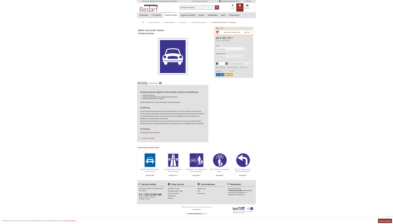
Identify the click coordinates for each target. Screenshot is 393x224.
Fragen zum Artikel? (148, 138)
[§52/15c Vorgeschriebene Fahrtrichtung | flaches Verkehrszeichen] (243, 160)
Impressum (201, 193)
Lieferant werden (173, 193)
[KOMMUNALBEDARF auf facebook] (245, 1)
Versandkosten (196, 209)
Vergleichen (222, 67)
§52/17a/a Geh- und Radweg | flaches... (220, 170)
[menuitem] (199, 7)
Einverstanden (385, 221)
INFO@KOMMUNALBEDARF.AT (230, 1)
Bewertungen (155, 83)
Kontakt (170, 198)
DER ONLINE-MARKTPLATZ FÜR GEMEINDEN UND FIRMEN (159, 1)
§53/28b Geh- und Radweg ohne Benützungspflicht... (196, 170)
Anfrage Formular (173, 188)
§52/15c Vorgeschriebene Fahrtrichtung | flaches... (243, 170)
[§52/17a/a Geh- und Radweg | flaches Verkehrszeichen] (219, 160)
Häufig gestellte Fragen (175, 191)
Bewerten (244, 67)
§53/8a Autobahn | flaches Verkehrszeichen (173, 170)
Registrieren (172, 196)
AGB (199, 191)
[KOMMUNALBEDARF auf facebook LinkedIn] (250, 1)
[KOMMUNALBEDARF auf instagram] (248, 1)
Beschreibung (142, 83)
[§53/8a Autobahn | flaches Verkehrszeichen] (173, 160)
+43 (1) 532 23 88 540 (200, 1)
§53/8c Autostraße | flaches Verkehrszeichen (150, 170)
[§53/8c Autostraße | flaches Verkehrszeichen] (150, 160)
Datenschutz (202, 188)
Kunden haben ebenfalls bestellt (148, 147)
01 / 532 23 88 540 (150, 194)
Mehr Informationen (69, 221)
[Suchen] (217, 7)
